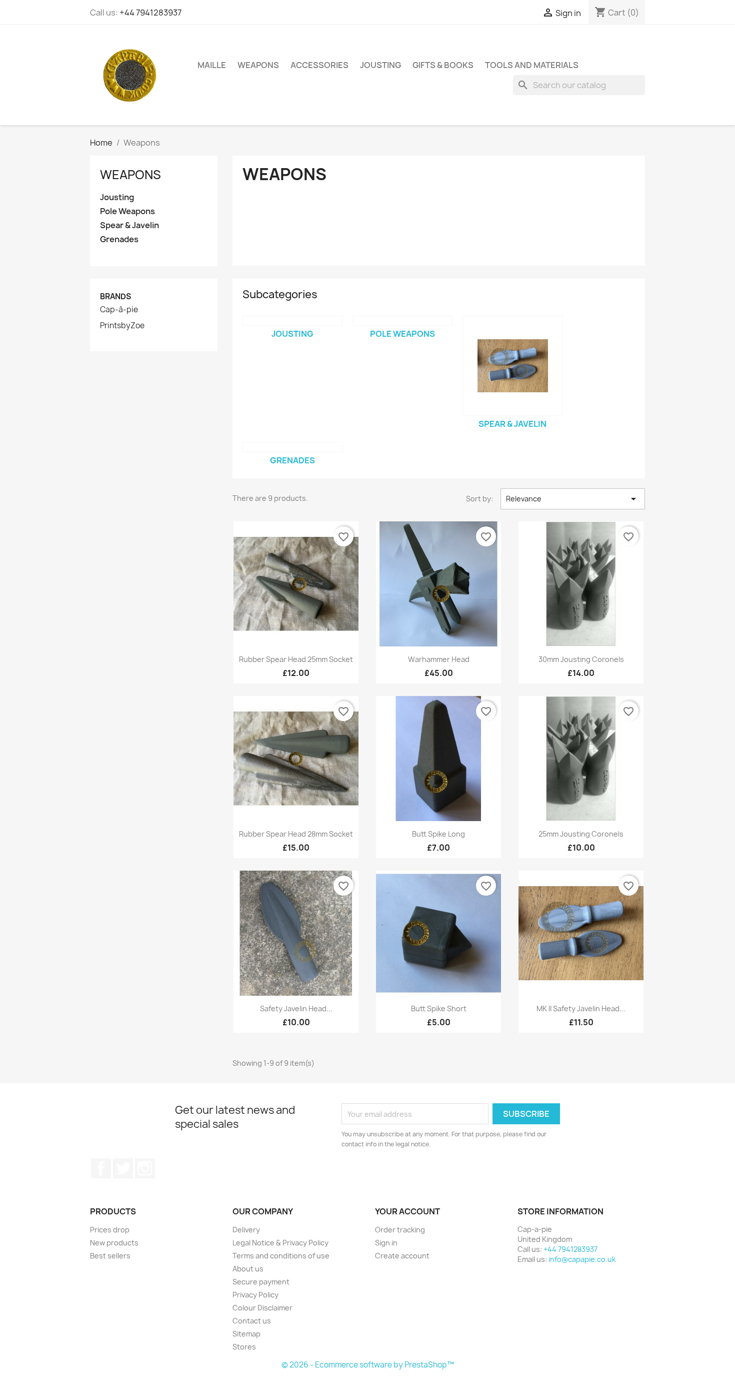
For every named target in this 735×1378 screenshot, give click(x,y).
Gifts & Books (443, 65)
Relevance (573, 499)
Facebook (101, 1168)
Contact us (251, 1320)
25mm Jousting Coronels (581, 834)
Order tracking (400, 1229)
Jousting (380, 65)
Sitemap (246, 1333)
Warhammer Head (439, 659)
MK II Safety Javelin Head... (581, 1008)
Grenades (119, 239)
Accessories (319, 65)
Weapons (258, 65)
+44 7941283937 (151, 12)
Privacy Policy (255, 1294)
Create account (402, 1255)
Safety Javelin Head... (296, 1008)
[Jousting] (292, 321)
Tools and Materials (531, 65)
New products (114, 1242)
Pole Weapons (127, 211)
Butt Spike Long (438, 834)
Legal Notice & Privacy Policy (280, 1242)
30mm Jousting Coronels (581, 659)
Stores (244, 1346)
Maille (212, 65)
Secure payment (261, 1281)
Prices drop (110, 1229)
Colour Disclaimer (262, 1307)
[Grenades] (292, 447)
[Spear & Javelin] (512, 366)
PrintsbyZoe (122, 326)
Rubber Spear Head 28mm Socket (296, 834)
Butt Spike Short (438, 1008)
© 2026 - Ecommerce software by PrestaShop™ (368, 1364)
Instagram (145, 1168)
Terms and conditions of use (281, 1255)
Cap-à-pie (119, 310)
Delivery (246, 1229)
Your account (407, 1211)
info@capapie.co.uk (582, 1259)
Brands (115, 296)
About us (248, 1268)
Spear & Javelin (129, 225)
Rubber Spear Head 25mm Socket (296, 659)
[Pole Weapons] (402, 321)
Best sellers (110, 1255)
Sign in (386, 1242)
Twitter (123, 1168)
